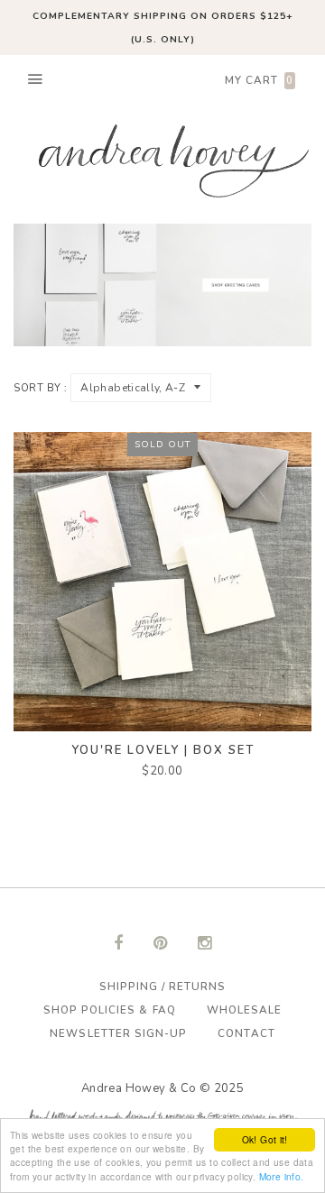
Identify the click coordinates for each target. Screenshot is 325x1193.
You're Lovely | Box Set (163, 750)
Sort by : (41, 388)
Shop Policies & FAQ (109, 1010)
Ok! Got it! (265, 1139)
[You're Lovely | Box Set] (162, 581)
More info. (281, 1176)
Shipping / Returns (163, 986)
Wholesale (244, 1010)
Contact (246, 1033)
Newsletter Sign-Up (118, 1033)
